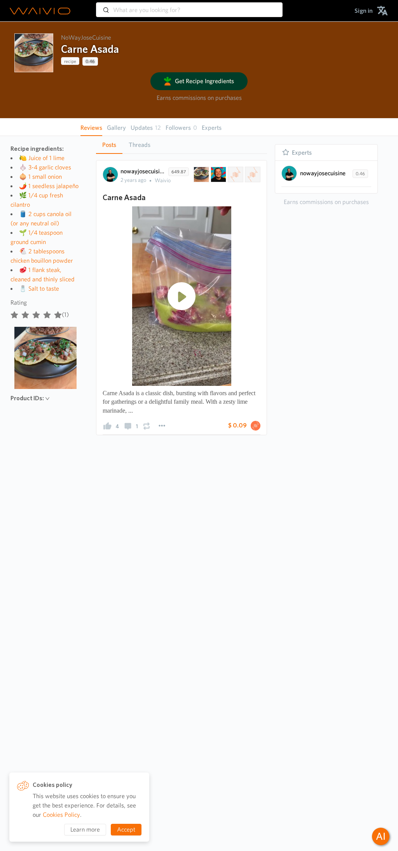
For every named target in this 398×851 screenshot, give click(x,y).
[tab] (109, 145)
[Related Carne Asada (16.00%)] (200, 174)
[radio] (14, 313)
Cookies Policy (61, 815)
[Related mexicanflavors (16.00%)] (251, 174)
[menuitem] (363, 10)
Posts (109, 145)
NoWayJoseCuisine (86, 37)
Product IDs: (27, 398)
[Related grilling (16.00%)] (234, 174)
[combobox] (189, 6)
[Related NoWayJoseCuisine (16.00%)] (217, 174)
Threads (139, 145)
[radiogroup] (36, 313)
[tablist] (181, 145)
